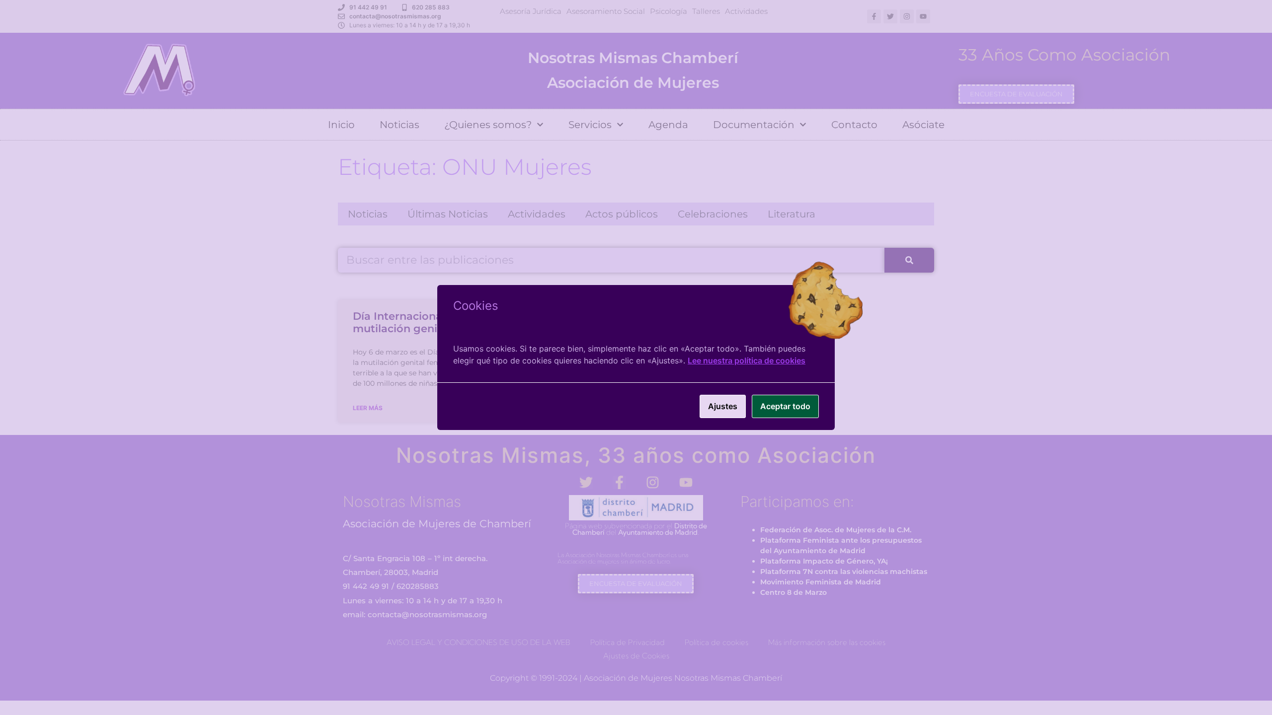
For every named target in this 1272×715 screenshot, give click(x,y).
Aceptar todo (785, 406)
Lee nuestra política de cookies (746, 360)
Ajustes (722, 406)
